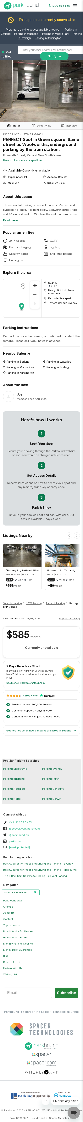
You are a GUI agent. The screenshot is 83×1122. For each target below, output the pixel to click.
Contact (8, 918)
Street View (43, 125)
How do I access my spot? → (22, 160)
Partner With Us (12, 968)
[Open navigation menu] (75, 6)
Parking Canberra (53, 788)
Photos (16, 125)
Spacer (53, 1118)
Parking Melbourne (15, 768)
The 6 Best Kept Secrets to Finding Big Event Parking (35, 875)
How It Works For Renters (18, 931)
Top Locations (11, 925)
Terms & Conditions (15, 892)
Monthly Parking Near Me (18, 943)
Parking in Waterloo (26, 33)
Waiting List (10, 974)
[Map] (22, 298)
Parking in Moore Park (55, 33)
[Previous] (69, 535)
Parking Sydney (52, 768)
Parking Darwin (51, 798)
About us (8, 912)
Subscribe (66, 992)
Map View (71, 125)
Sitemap (8, 906)
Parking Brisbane (14, 778)
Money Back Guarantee (17, 949)
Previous (7, 91)
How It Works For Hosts (17, 937)
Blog (5, 955)
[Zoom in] (35, 285)
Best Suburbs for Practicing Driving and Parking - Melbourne (40, 869)
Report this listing (69, 618)
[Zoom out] (35, 294)
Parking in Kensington (48, 38)
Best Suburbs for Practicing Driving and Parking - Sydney (38, 863)
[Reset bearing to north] (35, 304)
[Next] (77, 535)
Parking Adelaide (14, 788)
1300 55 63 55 (61, 5)
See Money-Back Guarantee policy (25, 682)
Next (76, 91)
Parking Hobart (13, 798)
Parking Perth (50, 778)
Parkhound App (12, 900)
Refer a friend (11, 962)
